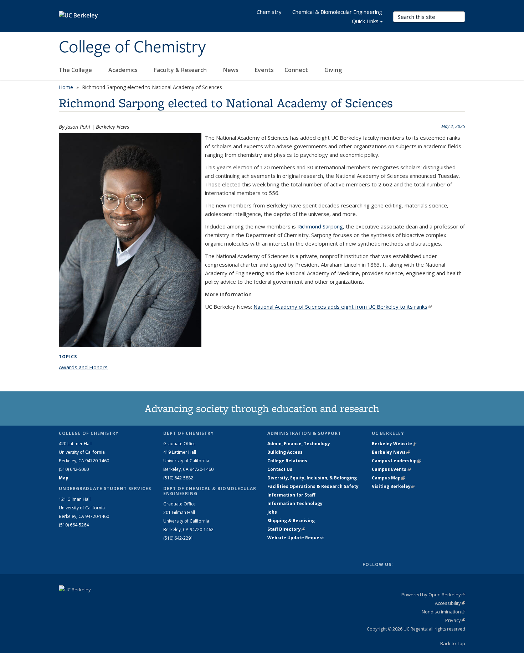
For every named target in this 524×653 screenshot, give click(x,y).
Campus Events (391, 469)
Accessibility (450, 603)
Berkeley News (391, 452)
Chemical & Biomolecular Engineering (337, 11)
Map (63, 478)
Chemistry (269, 11)
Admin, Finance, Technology (298, 444)
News (231, 70)
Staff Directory (286, 529)
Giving (333, 70)
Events (264, 70)
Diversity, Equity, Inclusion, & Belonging (312, 478)
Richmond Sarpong (320, 226)
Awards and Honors (83, 367)
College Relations (287, 461)
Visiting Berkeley (393, 486)
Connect (296, 70)
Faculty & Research (181, 70)
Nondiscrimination (443, 611)
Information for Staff (291, 495)
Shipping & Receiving (291, 521)
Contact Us (279, 469)
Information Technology (295, 503)
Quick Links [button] (365, 21)
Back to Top (452, 643)
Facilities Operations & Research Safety (313, 486)
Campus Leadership (396, 461)
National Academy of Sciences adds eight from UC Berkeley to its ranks (342, 306)
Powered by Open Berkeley (433, 594)
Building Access (285, 452)
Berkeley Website (394, 444)
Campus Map (388, 478)
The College (76, 70)
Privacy (455, 620)
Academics (123, 70)
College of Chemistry (132, 47)
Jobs (272, 512)
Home (66, 87)
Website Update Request (295, 538)
